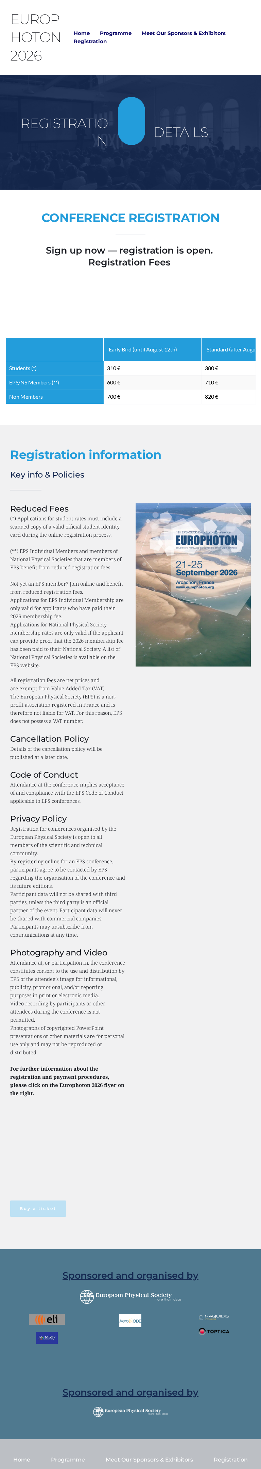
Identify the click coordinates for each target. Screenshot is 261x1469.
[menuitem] (81, 33)
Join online (82, 583)
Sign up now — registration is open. (130, 250)
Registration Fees (130, 262)
